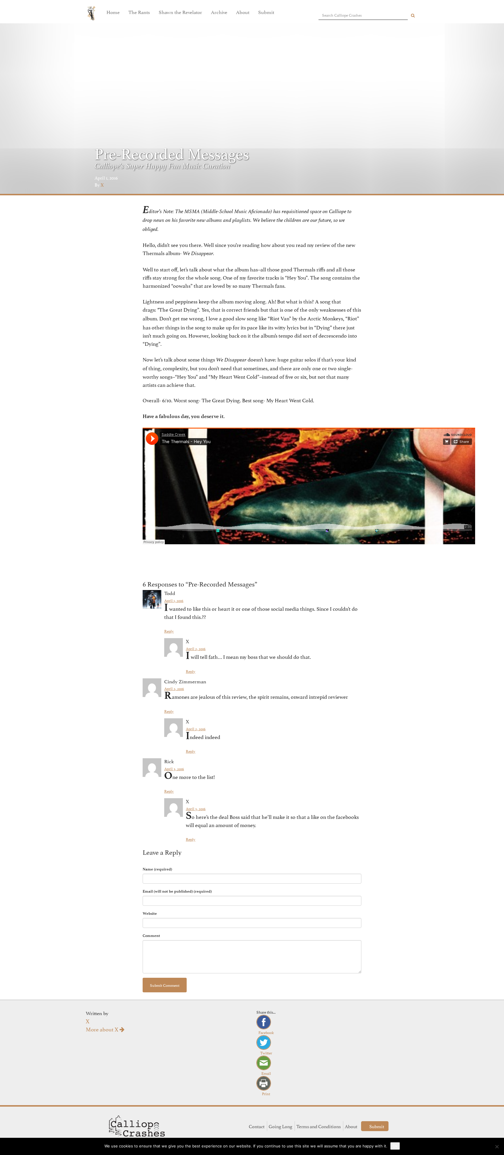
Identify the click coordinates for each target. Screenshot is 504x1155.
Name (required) (157, 869)
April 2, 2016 (196, 648)
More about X (103, 1029)
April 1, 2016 (173, 600)
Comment (151, 935)
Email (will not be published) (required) (177, 891)
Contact (257, 1126)
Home (113, 11)
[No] (497, 1146)
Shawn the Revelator (180, 11)
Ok (395, 1146)
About (242, 11)
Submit (266, 11)
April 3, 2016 (174, 768)
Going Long (280, 1126)
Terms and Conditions (318, 1126)
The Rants (139, 11)
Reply (169, 631)
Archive (219, 11)
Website (150, 913)
